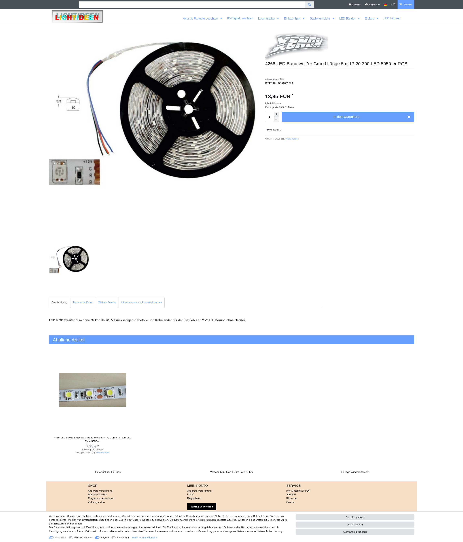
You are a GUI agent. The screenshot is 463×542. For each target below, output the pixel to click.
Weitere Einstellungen (144, 537)
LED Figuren (392, 18)
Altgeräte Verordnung (100, 490)
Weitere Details (107, 302)
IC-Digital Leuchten (240, 18)
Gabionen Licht (320, 18)
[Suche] (309, 4)
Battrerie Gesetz (97, 494)
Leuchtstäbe (266, 18)
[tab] (59, 302)
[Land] (385, 4)
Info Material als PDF (298, 490)
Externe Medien (83, 537)
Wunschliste (275, 129)
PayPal (105, 537)
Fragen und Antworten (101, 498)
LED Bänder (347, 18)
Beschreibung (59, 302)
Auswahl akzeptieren (355, 531)
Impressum (161, 531)
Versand (291, 494)
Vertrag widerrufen (201, 506)
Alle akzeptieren (355, 517)
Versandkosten (292, 139)
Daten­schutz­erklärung (269, 531)
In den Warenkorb (346, 117)
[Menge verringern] (276, 119)
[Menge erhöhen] (276, 114)
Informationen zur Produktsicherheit (141, 302)
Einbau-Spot (292, 18)
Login (190, 494)
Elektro (370, 18)
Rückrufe (291, 498)
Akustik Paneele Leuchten (201, 18)
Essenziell (60, 537)
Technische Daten (83, 302)
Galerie (290, 502)
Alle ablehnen (355, 524)
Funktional (123, 537)
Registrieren (194, 498)
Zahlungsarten (96, 502)
